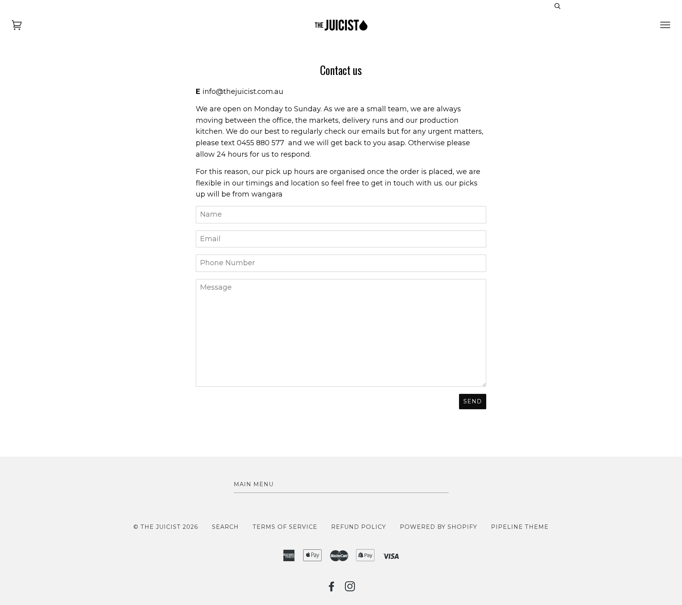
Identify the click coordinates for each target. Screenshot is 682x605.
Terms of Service (285, 526)
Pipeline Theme (520, 526)
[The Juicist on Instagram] (350, 588)
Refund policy (358, 526)
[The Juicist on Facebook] (331, 588)
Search (225, 526)
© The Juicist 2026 (165, 526)
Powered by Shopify (438, 526)
